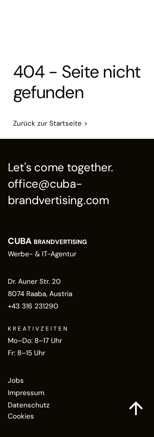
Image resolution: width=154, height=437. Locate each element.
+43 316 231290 (33, 305)
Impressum (26, 392)
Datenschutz (29, 404)
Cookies (21, 416)
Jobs (16, 380)
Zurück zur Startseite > (50, 123)
